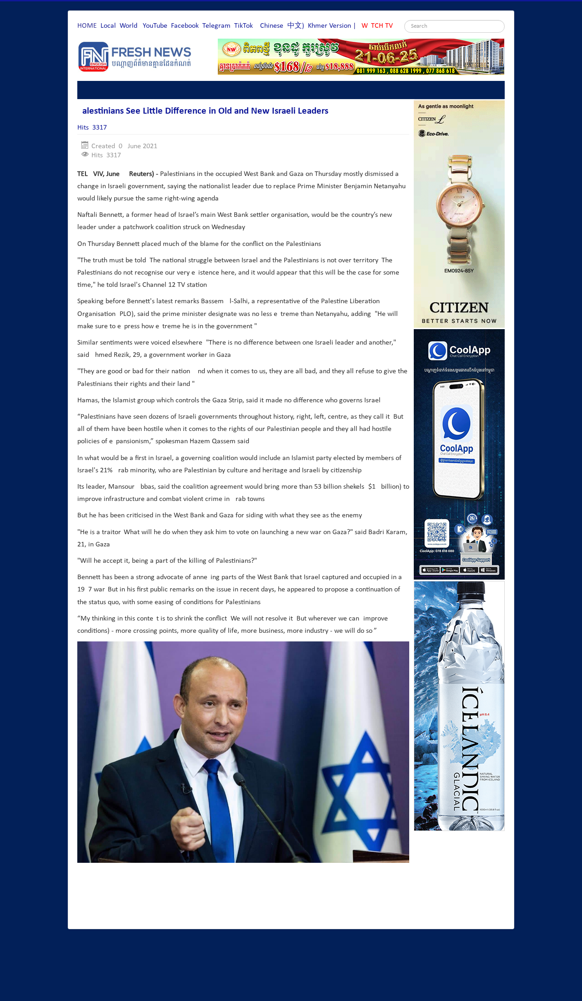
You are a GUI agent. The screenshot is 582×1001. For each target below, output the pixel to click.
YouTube (155, 26)
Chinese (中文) (282, 26)
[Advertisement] (242, 896)
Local (108, 26)
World (128, 26)
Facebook (185, 26)
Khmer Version (329, 26)
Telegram (216, 26)
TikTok (243, 26)
